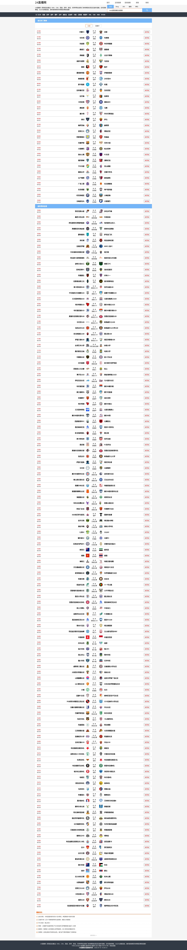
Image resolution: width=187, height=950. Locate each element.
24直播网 (40, 2)
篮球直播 (128, 3)
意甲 (52, 15)
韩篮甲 (85, 15)
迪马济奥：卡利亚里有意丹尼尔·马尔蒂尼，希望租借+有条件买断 (56, 916)
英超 (43, 15)
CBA (94, 15)
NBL (90, 15)
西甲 (47, 15)
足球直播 (118, 3)
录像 (137, 3)
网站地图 (112, 946)
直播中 (97, 26)
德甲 (56, 15)
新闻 (147, 3)
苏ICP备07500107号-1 (103, 946)
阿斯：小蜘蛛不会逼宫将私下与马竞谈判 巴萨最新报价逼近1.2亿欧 (57, 926)
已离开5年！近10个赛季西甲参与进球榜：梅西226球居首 (54, 920)
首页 (108, 3)
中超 (75, 15)
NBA (98, 15)
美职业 (65, 15)
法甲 (60, 15)
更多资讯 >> (93, 935)
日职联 (80, 15)
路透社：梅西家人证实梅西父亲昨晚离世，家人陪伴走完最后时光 (56, 929)
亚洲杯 (70, 15)
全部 (89, 26)
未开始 (147, 32)
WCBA (103, 15)
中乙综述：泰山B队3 (44, 923)
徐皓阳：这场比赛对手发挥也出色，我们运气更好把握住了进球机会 (57, 932)
